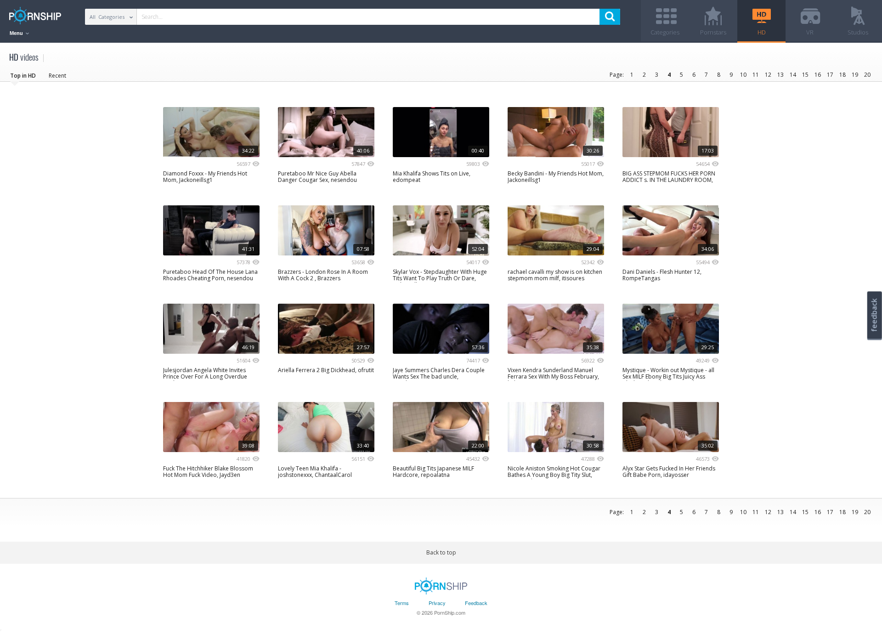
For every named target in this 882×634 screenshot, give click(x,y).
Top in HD (23, 75)
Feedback (476, 602)
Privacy (437, 602)
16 (817, 75)
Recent (57, 75)
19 (855, 75)
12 (768, 75)
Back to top (441, 552)
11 (755, 75)
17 (830, 75)
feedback (874, 315)
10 (743, 75)
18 (842, 75)
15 (805, 75)
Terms (402, 602)
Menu (17, 33)
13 (780, 75)
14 (793, 75)
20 (867, 75)
